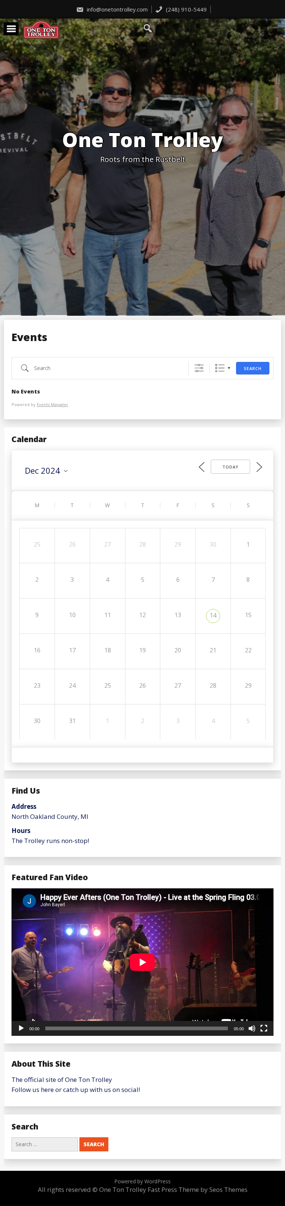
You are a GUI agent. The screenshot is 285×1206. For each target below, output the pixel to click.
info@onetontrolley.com (116, 9)
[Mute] (252, 1028)
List (220, 368)
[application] (142, 962)
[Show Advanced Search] (199, 368)
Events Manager (52, 404)
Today (230, 467)
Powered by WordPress (142, 1181)
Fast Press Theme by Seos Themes (198, 1189)
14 (213, 615)
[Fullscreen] (264, 1028)
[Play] (21, 1028)
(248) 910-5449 (185, 9)
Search (253, 368)
